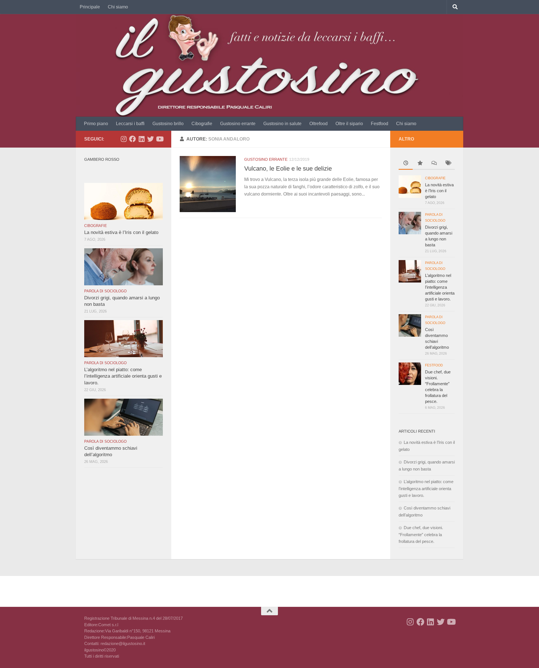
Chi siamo (118, 6)
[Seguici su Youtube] (159, 139)
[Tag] (448, 164)
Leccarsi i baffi (130, 123)
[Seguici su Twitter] (150, 139)
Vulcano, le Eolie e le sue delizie (288, 168)
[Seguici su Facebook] (132, 139)
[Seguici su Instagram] (123, 139)
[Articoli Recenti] (406, 164)
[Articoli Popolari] (420, 164)
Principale (90, 6)
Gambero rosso (101, 159)
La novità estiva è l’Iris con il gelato (121, 232)
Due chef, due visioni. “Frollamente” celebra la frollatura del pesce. (421, 534)
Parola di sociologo (105, 291)
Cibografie (201, 123)
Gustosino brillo (168, 123)
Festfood (379, 123)
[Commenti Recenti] (434, 164)
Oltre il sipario (349, 123)
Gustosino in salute (282, 123)
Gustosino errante (237, 123)
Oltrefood (318, 123)
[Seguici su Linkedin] (141, 139)
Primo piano (96, 123)
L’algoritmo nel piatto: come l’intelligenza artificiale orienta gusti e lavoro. (123, 376)
